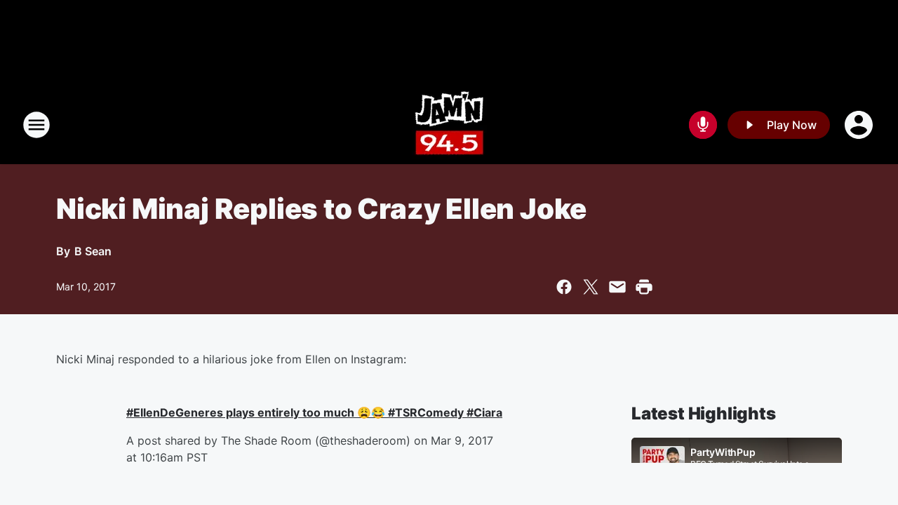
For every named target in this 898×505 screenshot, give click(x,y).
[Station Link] (449, 124)
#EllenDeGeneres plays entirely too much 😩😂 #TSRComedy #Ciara (314, 412)
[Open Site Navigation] (36, 125)
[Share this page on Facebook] (564, 287)
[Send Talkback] (703, 125)
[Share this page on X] (591, 287)
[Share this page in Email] (617, 287)
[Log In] (860, 125)
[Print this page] (644, 287)
